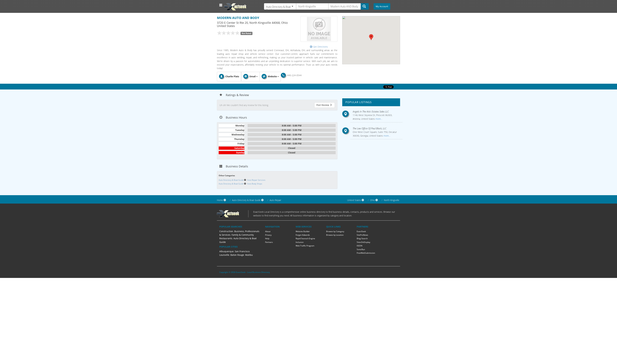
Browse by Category (335, 231)
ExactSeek (361, 231)
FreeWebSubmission (366, 253)
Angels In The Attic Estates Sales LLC (371, 111)
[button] (221, 5)
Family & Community (243, 234)
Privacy (268, 235)
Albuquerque (226, 251)
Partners (269, 242)
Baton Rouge (237, 254)
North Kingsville (391, 200)
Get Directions (320, 46)
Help (267, 238)
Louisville (224, 254)
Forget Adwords (303, 235)
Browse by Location (335, 235)
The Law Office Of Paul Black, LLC (369, 128)
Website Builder (303, 231)
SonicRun (361, 249)
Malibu (249, 254)
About (267, 231)
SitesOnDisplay (363, 242)
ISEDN (359, 245)
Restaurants (225, 238)
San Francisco (242, 251)
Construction (226, 231)
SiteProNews (362, 235)
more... (378, 118)
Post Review (323, 105)
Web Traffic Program (305, 245)
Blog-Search (362, 238)
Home (220, 200)
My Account (382, 6)
